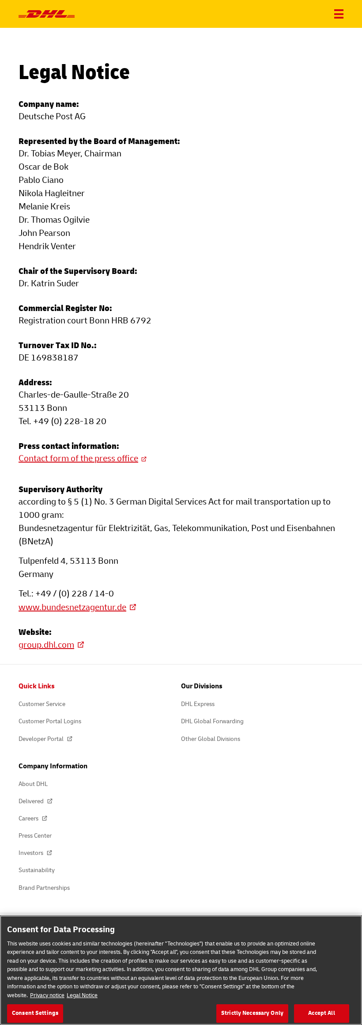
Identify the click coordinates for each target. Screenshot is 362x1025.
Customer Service (42, 704)
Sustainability (37, 870)
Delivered (32, 801)
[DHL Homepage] (47, 14)
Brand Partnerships (44, 888)
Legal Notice (82, 995)
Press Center (35, 835)
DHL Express (198, 704)
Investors (32, 853)
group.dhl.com (46, 644)
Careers (29, 818)
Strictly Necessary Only (252, 1013)
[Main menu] (338, 14)
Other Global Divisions (210, 739)
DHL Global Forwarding (212, 721)
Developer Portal (42, 739)
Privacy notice (47, 995)
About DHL (33, 784)
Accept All (321, 1013)
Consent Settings (35, 1013)
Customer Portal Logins (50, 721)
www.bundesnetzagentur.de (72, 607)
